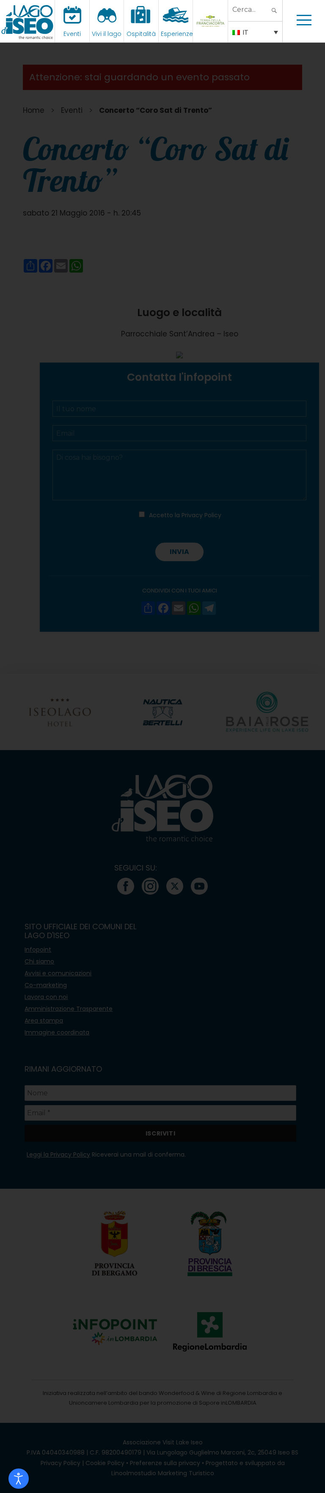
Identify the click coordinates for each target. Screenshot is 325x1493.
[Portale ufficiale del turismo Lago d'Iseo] (27, 21)
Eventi (72, 34)
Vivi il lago (106, 34)
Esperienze (177, 34)
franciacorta (211, 34)
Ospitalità (141, 34)
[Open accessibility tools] (18, 1478)
